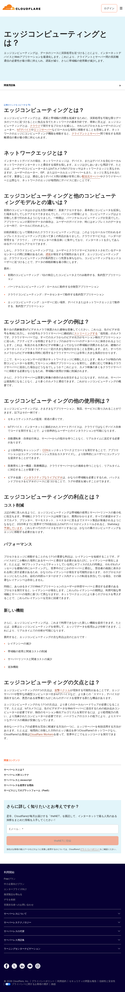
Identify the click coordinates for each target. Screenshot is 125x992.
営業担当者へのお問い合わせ (19, 904)
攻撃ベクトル (62, 690)
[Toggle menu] (121, 8)
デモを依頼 (9, 899)
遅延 (48, 254)
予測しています (13, 528)
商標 (53, 984)
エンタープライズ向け (15, 889)
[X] (14, 966)
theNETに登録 (62, 840)
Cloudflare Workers (42, 734)
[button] (62, 85)
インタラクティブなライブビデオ (42, 477)
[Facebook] (6, 966)
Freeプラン (9, 878)
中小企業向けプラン (14, 884)
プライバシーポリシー (90, 849)
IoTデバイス (24, 129)
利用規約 (61, 981)
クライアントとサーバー (86, 133)
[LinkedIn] (22, 966)
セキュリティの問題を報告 (83, 981)
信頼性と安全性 (107, 981)
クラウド (35, 125)
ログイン (109, 8)
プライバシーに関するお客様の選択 (30, 984)
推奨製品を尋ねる (13, 894)
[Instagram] (37, 966)
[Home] (22, 8)
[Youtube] (30, 966)
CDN (45, 450)
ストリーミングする (86, 333)
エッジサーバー (43, 129)
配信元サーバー (91, 176)
